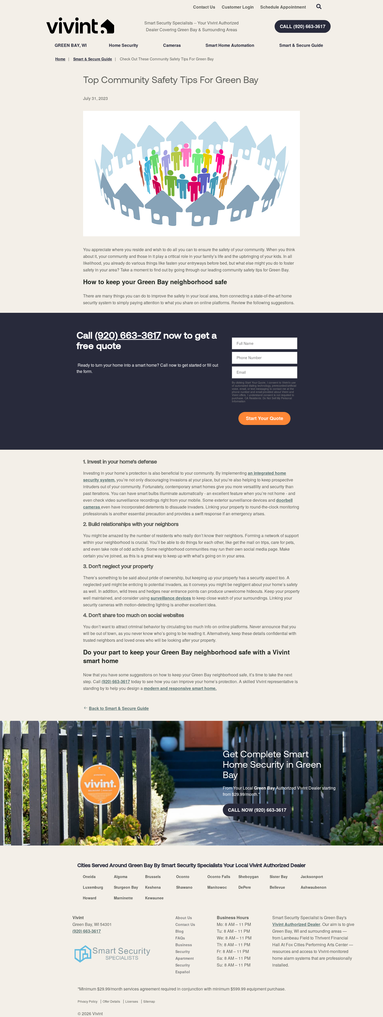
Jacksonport (312, 876)
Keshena (153, 887)
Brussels (153, 876)
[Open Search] (319, 6)
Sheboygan (248, 876)
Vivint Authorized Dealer (296, 924)
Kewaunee (154, 897)
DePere (244, 887)
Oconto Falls (218, 876)
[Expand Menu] (140, 45)
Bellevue (277, 887)
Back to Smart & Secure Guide (119, 708)
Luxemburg (93, 887)
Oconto (182, 876)
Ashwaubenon (313, 887)
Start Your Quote (264, 418)
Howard (89, 897)
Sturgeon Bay (126, 887)
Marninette (123, 897)
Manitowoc (217, 887)
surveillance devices (171, 598)
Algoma (120, 876)
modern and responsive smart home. (180, 688)
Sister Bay (279, 876)
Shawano (184, 887)
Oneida (89, 876)
